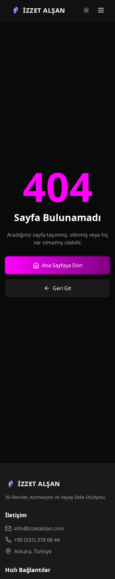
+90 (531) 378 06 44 (37, 539)
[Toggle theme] (86, 10)
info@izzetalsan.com (39, 528)
